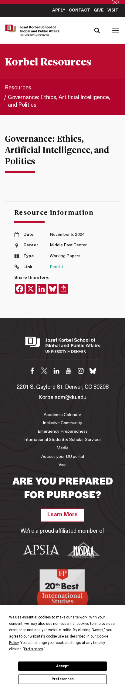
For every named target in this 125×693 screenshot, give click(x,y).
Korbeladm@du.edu (62, 398)
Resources (18, 88)
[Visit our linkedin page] (56, 370)
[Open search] (97, 30)
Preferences (63, 679)
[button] (115, 30)
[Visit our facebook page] (32, 370)
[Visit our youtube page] (68, 370)
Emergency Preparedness (63, 431)
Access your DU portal (62, 457)
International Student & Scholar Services (62, 440)
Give (99, 10)
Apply (58, 10)
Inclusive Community (62, 423)
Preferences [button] (33, 649)
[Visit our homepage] (62, 347)
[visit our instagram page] (80, 370)
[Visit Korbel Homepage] (33, 31)
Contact (79, 10)
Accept (62, 666)
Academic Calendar (62, 415)
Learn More (62, 515)
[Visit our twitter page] (44, 370)
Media (62, 448)
